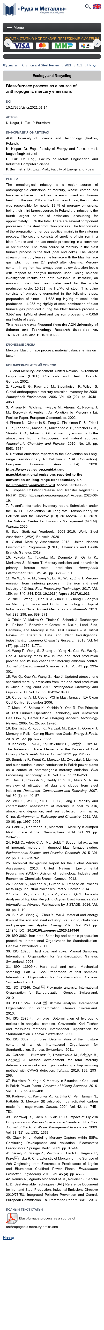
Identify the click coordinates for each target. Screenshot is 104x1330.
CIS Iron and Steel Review (40, 65)
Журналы (10, 65)
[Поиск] (87, 7)
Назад (91, 65)
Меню (19, 27)
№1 (79, 65)
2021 (68, 65)
